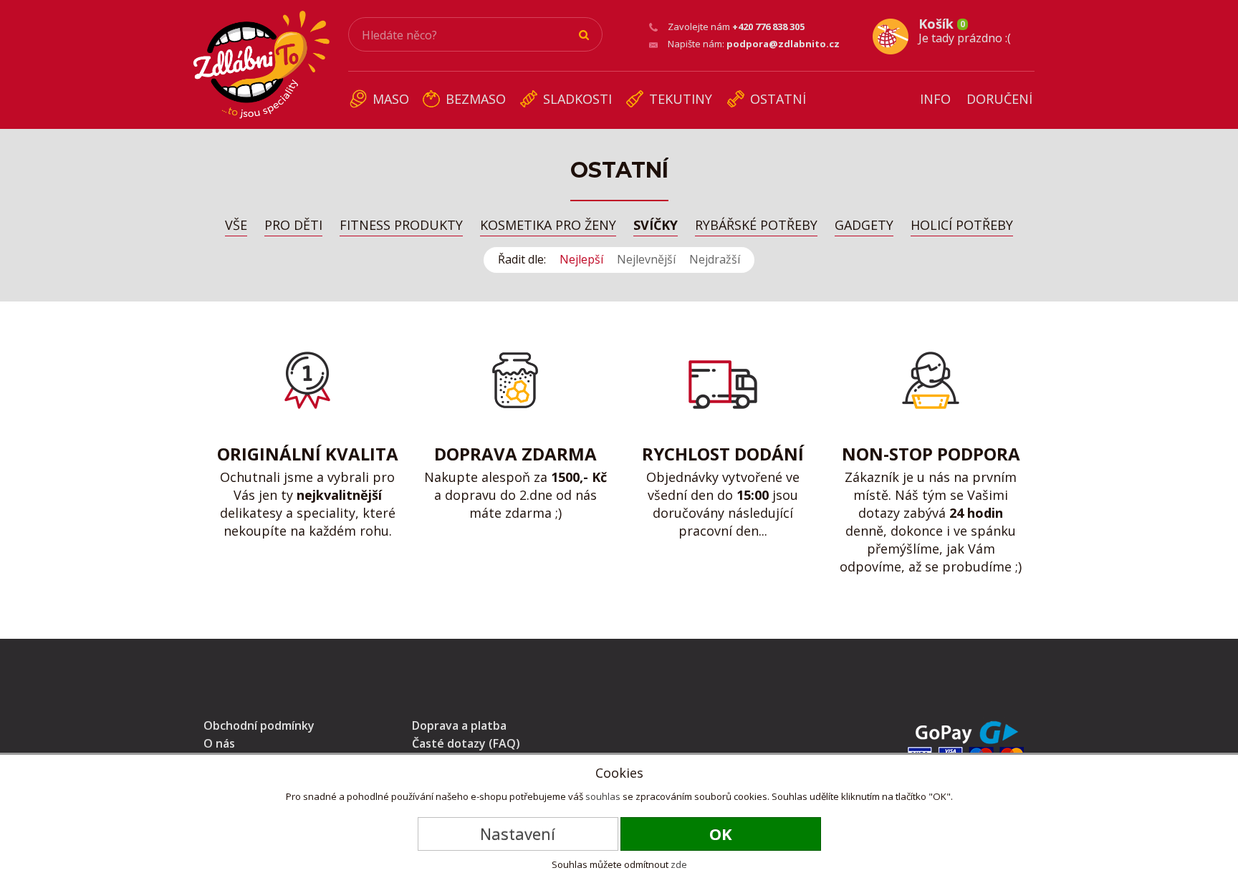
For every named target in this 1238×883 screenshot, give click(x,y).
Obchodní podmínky (259, 725)
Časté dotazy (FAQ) (466, 743)
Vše (236, 225)
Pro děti (293, 225)
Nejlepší (581, 259)
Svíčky (655, 225)
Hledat (584, 35)
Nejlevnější (646, 259)
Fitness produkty (401, 225)
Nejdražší (714, 259)
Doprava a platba (459, 725)
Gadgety (864, 225)
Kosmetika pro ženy (548, 225)
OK (720, 833)
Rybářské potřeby (756, 225)
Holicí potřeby (962, 225)
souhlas (602, 796)
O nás (219, 743)
